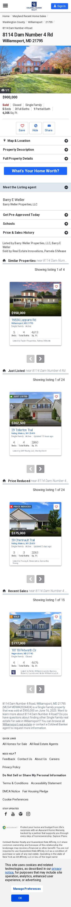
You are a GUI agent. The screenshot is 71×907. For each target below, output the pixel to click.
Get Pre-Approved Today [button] (21, 215)
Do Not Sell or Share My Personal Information (34, 775)
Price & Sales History (18, 232)
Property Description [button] (18, 149)
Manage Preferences (27, 888)
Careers (54, 759)
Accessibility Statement (46, 783)
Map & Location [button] (18, 141)
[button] (59, 6)
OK (20, 898)
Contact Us (25, 759)
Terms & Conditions (15, 783)
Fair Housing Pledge (35, 791)
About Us (41, 759)
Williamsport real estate (17, 724)
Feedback (9, 759)
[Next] (40, 359)
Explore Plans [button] (60, 836)
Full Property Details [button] (18, 158)
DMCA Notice (11, 791)
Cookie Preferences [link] (15, 799)
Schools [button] (9, 224)
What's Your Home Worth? (35, 171)
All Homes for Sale (15, 744)
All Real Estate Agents (44, 744)
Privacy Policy (11, 767)
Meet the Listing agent (19, 187)
